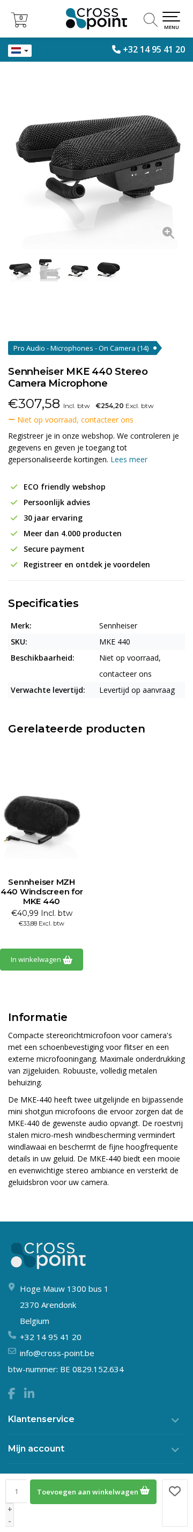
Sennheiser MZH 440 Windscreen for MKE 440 (42, 891)
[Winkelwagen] (19, 24)
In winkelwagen (37, 959)
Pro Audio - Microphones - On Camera (81, 348)
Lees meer (128, 459)
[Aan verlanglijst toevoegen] (175, 1503)
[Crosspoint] (96, 18)
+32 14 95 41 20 (154, 49)
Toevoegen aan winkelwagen (88, 1492)
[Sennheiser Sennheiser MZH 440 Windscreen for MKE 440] (41, 818)
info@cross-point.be (57, 1353)
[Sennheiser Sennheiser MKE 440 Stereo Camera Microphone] (96, 160)
